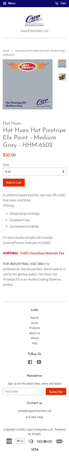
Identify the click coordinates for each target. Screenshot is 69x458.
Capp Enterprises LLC (39, 429)
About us (34, 333)
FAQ (34, 343)
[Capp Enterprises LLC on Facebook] (30, 363)
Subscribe (56, 391)
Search (34, 317)
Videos (34, 338)
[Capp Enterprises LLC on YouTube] (39, 363)
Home (6, 50)
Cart (63, 3)
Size (6, 164)
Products (34, 328)
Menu (11, 3)
